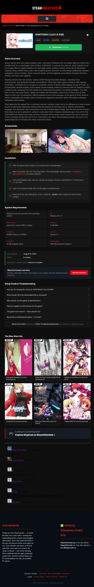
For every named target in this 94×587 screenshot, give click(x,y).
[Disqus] (48, 476)
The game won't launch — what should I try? (24, 312)
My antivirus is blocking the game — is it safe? (24, 317)
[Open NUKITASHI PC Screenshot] (26, 141)
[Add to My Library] (87, 35)
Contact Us (63, 577)
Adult (11, 26)
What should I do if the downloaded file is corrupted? (27, 295)
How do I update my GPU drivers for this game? (25, 306)
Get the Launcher (79, 273)
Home (4, 26)
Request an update (35, 262)
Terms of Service (52, 577)
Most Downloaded (54, 573)
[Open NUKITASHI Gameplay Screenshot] (69, 141)
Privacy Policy (39, 577)
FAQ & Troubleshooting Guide (47, 324)
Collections (66, 573)
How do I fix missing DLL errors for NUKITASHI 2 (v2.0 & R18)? (30, 289)
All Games (43, 573)
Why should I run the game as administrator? (24, 301)
